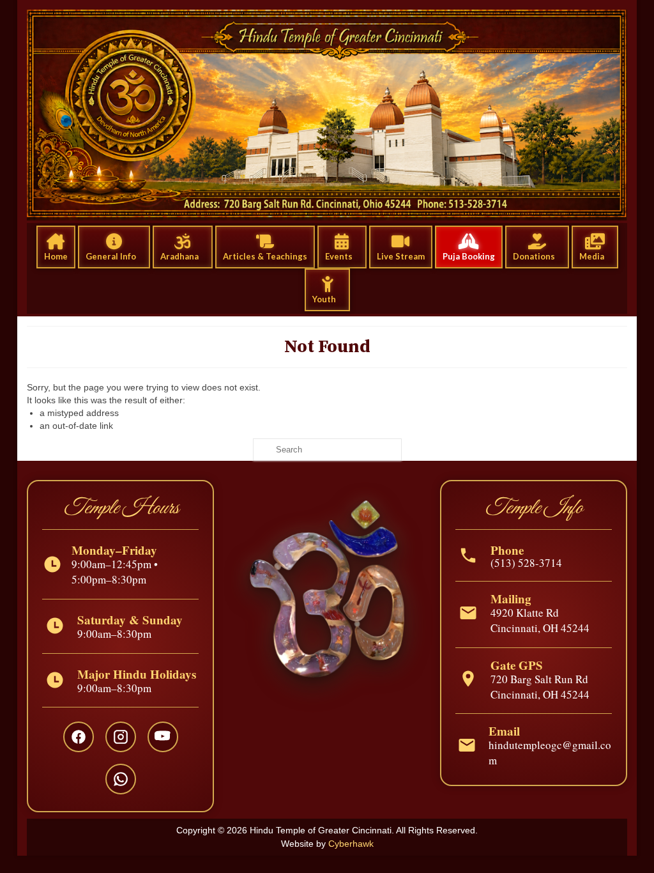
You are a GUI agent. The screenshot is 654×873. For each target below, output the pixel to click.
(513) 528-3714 (526, 562)
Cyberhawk (351, 843)
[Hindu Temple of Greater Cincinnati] (327, 115)
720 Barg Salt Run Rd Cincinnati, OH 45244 (539, 687)
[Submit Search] (262, 449)
